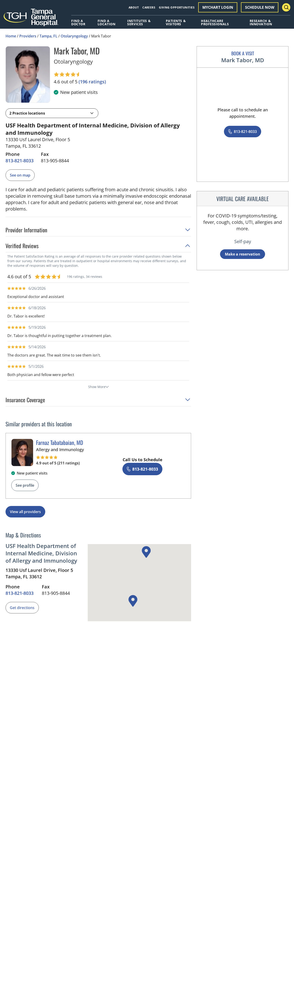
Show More (96, 387)
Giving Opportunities (177, 7)
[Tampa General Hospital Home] (31, 19)
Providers (27, 36)
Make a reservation (242, 254)
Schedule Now (259, 7)
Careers (148, 7)
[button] (52, 113)
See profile (25, 485)
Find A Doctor (78, 22)
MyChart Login (217, 7)
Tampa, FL (48, 36)
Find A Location (106, 22)
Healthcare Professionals (215, 22)
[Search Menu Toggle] (286, 7)
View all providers (25, 511)
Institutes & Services (139, 22)
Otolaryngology (74, 36)
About (134, 7)
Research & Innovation (261, 22)
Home (11, 36)
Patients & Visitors (176, 22)
